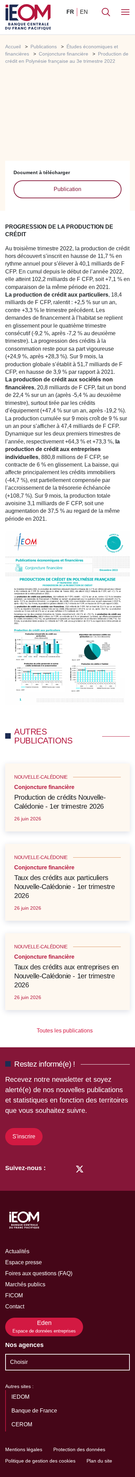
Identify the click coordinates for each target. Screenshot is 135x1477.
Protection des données (79, 1449)
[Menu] (125, 12)
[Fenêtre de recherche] (106, 12)
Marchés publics (25, 1284)
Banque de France (34, 1411)
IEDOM (21, 1397)
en (84, 12)
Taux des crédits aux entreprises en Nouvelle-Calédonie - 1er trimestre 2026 (66, 976)
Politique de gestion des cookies (40, 1461)
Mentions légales (23, 1449)
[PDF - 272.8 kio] (67, 618)
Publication (67, 189)
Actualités (17, 1251)
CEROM (22, 1424)
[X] (79, 1168)
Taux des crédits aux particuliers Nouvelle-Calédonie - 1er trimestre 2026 (64, 886)
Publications (43, 46)
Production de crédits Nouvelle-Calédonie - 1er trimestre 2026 (60, 802)
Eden (44, 1326)
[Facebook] (66, 1168)
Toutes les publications (65, 1031)
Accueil (13, 46)
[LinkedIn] (54, 1168)
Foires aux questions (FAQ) (38, 1273)
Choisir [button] (19, 1362)
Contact (14, 1306)
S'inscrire (23, 1136)
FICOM (14, 1295)
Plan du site (99, 1461)
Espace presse (23, 1262)
